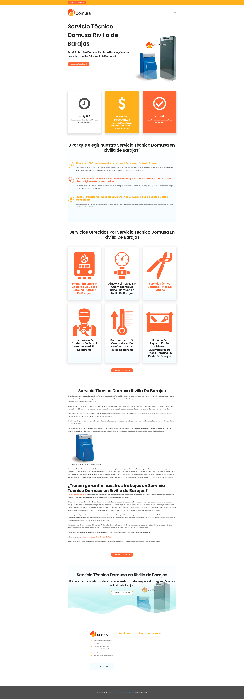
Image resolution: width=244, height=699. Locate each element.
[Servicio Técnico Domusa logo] (79, 9)
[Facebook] (97, 666)
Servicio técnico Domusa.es (77, 494)
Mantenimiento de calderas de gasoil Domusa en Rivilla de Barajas (84, 288)
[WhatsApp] (103, 666)
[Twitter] (100, 666)
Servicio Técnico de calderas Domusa (123, 692)
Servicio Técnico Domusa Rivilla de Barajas (160, 287)
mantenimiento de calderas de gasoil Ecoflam (96, 537)
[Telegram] (107, 666)
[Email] (110, 666)
